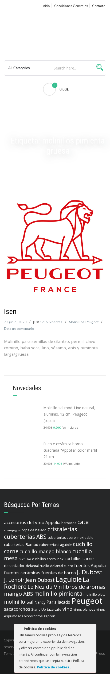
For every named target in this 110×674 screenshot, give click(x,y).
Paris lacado (58, 602)
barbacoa (68, 522)
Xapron (49, 616)
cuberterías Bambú (21, 544)
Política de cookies (53, 667)
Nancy (39, 602)
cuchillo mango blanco (45, 551)
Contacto (98, 5)
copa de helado (34, 530)
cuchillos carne (79, 558)
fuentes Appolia (90, 565)
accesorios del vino (24, 522)
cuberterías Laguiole (55, 544)
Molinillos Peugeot (84, 322)
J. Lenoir (14, 579)
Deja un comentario (19, 328)
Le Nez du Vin (45, 586)
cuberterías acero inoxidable (70, 537)
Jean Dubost (40, 579)
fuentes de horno (58, 573)
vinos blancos (84, 609)
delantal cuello (37, 565)
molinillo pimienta (58, 593)
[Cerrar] (92, 629)
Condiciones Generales (71, 5)
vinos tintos (33, 616)
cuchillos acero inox (48, 558)
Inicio (46, 5)
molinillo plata (94, 594)
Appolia (52, 522)
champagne (12, 530)
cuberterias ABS (25, 536)
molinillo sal (18, 601)
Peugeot (86, 600)
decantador (14, 565)
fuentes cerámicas (22, 573)
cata (83, 522)
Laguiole (69, 579)
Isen (10, 311)
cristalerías (62, 529)
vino (67, 608)
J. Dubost (89, 572)
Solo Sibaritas (51, 322)
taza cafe (54, 609)
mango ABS (18, 593)
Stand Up (38, 609)
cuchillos (25, 559)
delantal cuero (61, 565)
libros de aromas (84, 586)
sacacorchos (17, 609)
